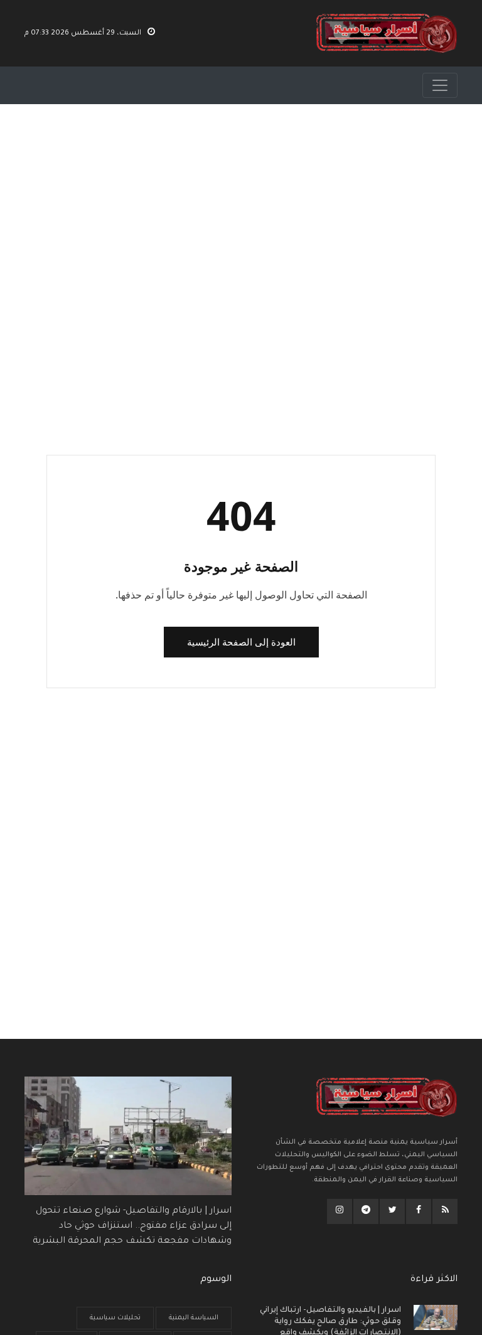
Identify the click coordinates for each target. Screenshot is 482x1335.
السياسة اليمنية (193, 1318)
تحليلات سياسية (115, 1318)
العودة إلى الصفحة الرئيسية (241, 642)
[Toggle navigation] (440, 85)
